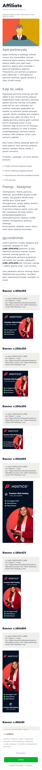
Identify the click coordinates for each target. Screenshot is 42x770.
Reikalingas (21, 753)
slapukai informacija (16, 765)
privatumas (28, 765)
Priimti (21, 760)
